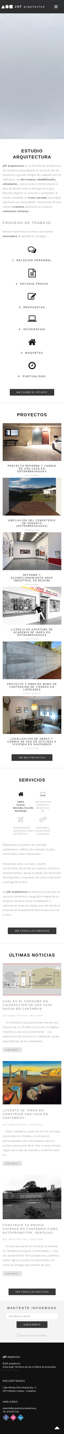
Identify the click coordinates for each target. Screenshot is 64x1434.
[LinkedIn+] (20, 1417)
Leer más (11, 1049)
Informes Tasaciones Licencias (43, 831)
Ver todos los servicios (32, 930)
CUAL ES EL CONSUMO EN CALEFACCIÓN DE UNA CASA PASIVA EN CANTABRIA (27, 1005)
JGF (30, 6)
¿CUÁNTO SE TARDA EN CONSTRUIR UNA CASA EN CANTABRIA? (25, 1114)
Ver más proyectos (32, 757)
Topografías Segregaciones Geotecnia (22, 831)
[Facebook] (6, 1417)
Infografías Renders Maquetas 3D (43, 806)
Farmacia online (11, 1370)
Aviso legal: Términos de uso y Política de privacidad (29, 1366)
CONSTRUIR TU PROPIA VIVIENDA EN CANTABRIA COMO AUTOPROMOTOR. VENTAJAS (30, 1229)
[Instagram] (13, 1417)
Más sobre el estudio (32, 392)
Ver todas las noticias (32, 1291)
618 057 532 (13, 1411)
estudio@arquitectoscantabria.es (19, 1408)
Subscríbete (32, 1324)
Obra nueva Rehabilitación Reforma (22, 806)
